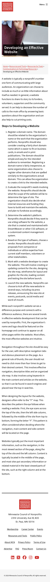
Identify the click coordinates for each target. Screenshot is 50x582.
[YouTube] (37, 557)
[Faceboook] (24, 557)
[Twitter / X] (18, 557)
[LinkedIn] (12, 557)
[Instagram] (30, 557)
